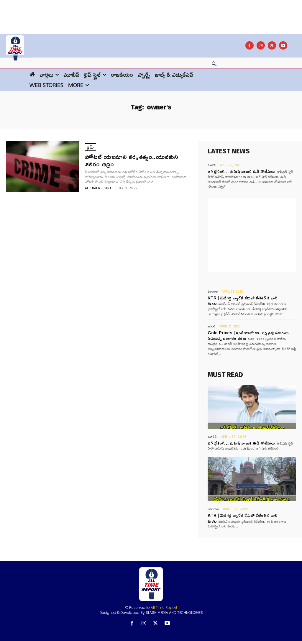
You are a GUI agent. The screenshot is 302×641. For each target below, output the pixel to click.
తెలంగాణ (213, 291)
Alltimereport (98, 188)
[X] (272, 45)
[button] (214, 64)
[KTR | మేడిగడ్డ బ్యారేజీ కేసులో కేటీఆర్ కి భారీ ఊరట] (252, 479)
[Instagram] (261, 45)
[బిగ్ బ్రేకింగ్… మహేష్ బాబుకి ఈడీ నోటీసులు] (252, 407)
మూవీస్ (212, 165)
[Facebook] (249, 45)
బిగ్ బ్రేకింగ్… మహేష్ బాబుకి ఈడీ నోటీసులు (241, 171)
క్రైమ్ (90, 147)
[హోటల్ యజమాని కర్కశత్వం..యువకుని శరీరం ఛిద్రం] (42, 166)
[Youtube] (283, 45)
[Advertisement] (151, 13)
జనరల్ (211, 326)
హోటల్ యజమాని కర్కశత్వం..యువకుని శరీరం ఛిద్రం (131, 160)
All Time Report (164, 607)
